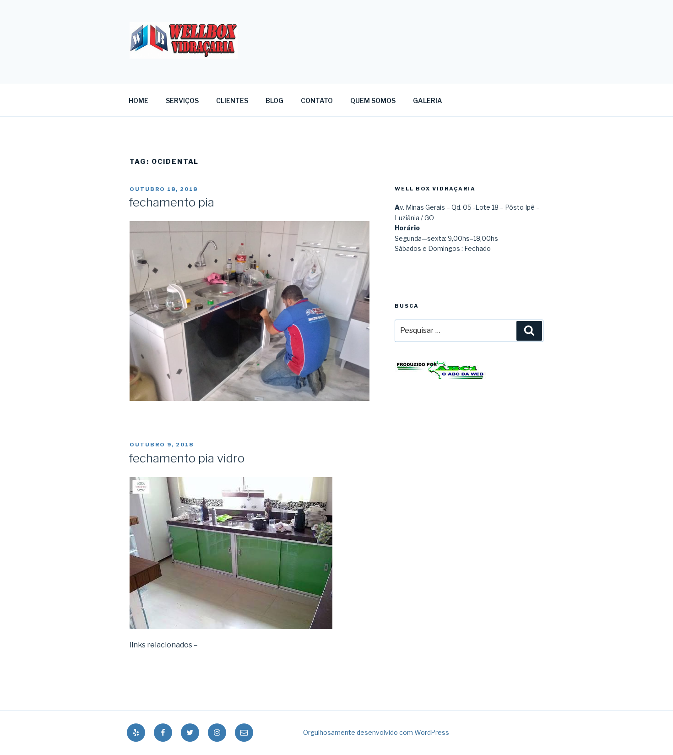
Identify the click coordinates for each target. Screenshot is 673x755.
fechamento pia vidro (186, 458)
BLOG (274, 100)
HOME (138, 100)
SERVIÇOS (182, 100)
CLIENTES (232, 100)
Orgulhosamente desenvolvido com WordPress (376, 732)
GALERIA (427, 100)
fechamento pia (171, 202)
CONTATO (317, 100)
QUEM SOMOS (373, 100)
